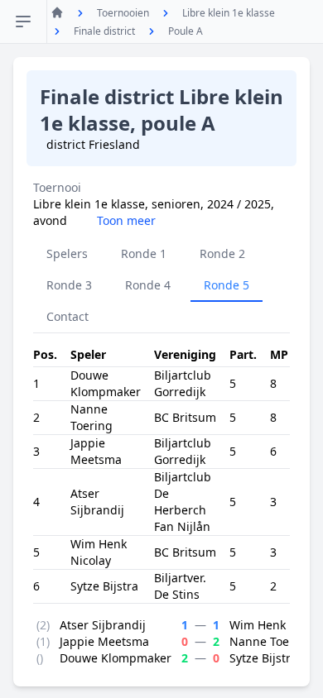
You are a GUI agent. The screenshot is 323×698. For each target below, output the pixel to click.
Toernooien (123, 13)
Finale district (104, 31)
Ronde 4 (148, 285)
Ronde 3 (69, 285)
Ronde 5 (226, 285)
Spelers (67, 253)
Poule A (185, 31)
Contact (67, 316)
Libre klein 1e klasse (228, 13)
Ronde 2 (222, 253)
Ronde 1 (143, 253)
